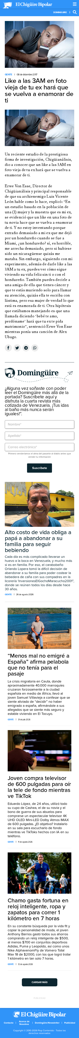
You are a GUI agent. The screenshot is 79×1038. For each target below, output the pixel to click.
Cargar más (40, 982)
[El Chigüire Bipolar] (27, 5)
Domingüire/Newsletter (47, 1022)
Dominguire (60, 12)
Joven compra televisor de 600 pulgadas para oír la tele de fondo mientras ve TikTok (39, 787)
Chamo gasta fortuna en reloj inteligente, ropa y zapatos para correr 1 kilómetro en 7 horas (38, 909)
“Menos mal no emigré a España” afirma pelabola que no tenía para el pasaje (38, 664)
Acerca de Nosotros (24, 1022)
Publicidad (69, 1022)
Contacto (8, 1022)
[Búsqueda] (75, 12)
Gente (8, 74)
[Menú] (75, 4)
